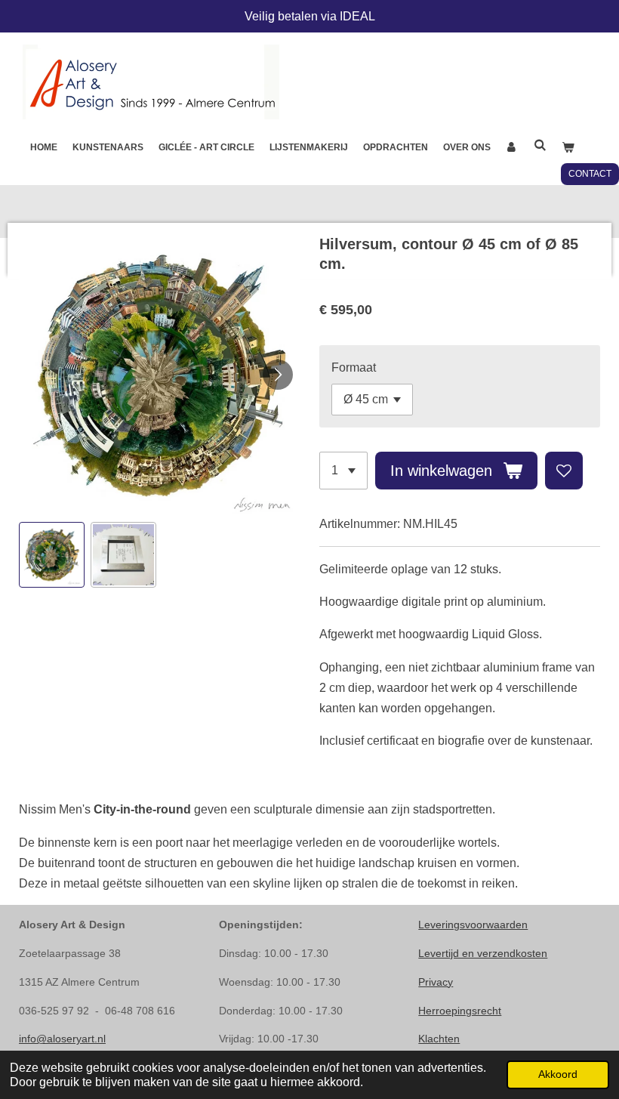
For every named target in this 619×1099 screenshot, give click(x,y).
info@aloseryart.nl (62, 1039)
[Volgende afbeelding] (278, 375)
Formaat (353, 367)
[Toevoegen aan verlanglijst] (564, 470)
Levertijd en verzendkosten (482, 953)
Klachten (439, 1039)
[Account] (512, 147)
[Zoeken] (540, 145)
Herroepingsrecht (459, 1011)
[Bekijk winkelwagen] (568, 147)
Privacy (435, 982)
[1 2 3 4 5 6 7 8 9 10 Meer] (343, 470)
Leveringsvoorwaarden (473, 924)
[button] (52, 555)
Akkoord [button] (557, 1074)
